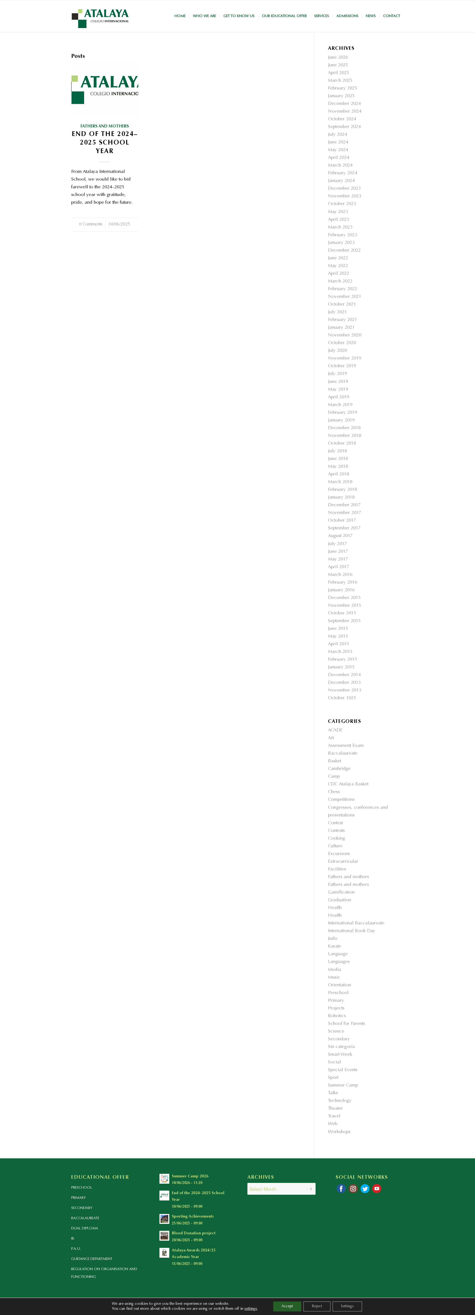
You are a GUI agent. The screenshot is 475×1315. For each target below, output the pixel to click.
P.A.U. (76, 1249)
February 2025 (342, 88)
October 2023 (342, 204)
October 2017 (342, 520)
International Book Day (351, 931)
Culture (335, 846)
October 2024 (342, 119)
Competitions (341, 799)
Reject (317, 1306)
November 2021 (344, 297)
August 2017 (340, 536)
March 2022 (340, 281)
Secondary (339, 1039)
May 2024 (338, 150)
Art (331, 738)
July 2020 (337, 351)
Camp (334, 776)
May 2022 (338, 266)
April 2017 (338, 567)
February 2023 (342, 235)
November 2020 (344, 335)
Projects (336, 1008)
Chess (334, 792)
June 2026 (338, 57)
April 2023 (338, 219)
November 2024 (344, 111)
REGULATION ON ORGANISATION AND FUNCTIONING (104, 1273)
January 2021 (341, 327)
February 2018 (342, 490)
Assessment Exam (346, 746)
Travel (334, 1116)
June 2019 (338, 382)
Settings (347, 1306)
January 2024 (341, 181)
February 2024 (342, 173)
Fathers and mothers (105, 126)
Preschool (338, 993)
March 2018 (340, 482)
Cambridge (339, 769)
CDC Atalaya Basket (348, 784)
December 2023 (344, 188)
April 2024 (338, 158)
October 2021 (342, 304)
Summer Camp (343, 1085)
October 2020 (342, 343)
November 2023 (344, 196)
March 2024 (340, 165)
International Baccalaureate (356, 923)
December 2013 (344, 682)
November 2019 (344, 358)
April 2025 (338, 73)
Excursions (339, 854)
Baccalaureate (342, 753)
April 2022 (338, 273)
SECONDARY (81, 1208)
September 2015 (344, 621)
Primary (336, 1000)
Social (334, 1062)
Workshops (339, 1132)
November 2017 (344, 513)
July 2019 (337, 374)
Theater (335, 1108)
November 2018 (344, 436)
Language (338, 954)
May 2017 (338, 559)
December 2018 (344, 428)
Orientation (339, 985)
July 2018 (337, 451)
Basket (334, 761)
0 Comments (91, 224)
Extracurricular (343, 861)
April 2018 (338, 474)
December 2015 (344, 598)
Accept (287, 1306)
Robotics (337, 1016)
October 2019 (342, 366)
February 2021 (342, 320)
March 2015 (340, 652)
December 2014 (344, 675)
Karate (334, 946)
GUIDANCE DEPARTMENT (91, 1259)
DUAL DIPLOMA (84, 1228)
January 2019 (341, 420)
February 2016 (342, 582)
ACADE (335, 730)
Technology (340, 1101)
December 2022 (344, 250)
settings (250, 1309)
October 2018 (342, 443)
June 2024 (338, 142)
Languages (339, 962)
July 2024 (337, 134)
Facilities (337, 869)
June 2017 (338, 551)
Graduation (339, 900)
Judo (332, 938)
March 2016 (340, 575)
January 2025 (341, 96)
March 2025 (340, 80)
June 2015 (338, 629)
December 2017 (344, 505)
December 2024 (344, 104)
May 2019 (338, 389)
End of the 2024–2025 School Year (105, 143)
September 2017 (344, 528)
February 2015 (342, 659)
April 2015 (338, 644)
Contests (336, 831)
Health (335, 908)
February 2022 (342, 289)
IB (72, 1238)
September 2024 (344, 127)
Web (332, 1124)
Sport (333, 1078)
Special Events (342, 1070)
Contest (335, 823)
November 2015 (344, 605)
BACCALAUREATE (85, 1218)
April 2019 (338, 397)
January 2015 (341, 667)
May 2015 (338, 636)
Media (334, 970)
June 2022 (338, 258)
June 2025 (338, 65)
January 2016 (341, 590)
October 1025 (342, 698)
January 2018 (341, 497)
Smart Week (340, 1054)
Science (336, 1031)
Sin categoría (341, 1047)
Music (334, 977)
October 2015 (342, 613)
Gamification (341, 892)
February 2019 (342, 412)
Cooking (336, 838)
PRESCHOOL (81, 1187)
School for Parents (346, 1024)
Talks (333, 1093)
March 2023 (340, 227)
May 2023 (338, 212)
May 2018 (338, 466)
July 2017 (337, 544)
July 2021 (337, 312)
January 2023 (341, 243)
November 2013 (344, 690)
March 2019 (340, 405)
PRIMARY (78, 1198)
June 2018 (338, 459)
